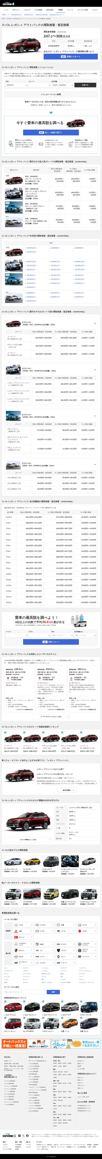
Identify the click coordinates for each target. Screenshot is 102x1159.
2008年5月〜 (31, 293)
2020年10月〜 (32, 261)
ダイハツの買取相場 (34, 1076)
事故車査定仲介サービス (84, 1108)
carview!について (41, 1144)
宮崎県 (60, 1123)
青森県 (60, 1063)
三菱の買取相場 (33, 1084)
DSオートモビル (47, 982)
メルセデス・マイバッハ (86, 982)
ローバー (25, 979)
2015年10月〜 (56, 269)
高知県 (69, 1114)
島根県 (60, 1106)
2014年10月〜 (80, 269)
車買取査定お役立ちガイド (57, 14)
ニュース (70, 10)
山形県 (60, 1066)
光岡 (5, 982)
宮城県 (69, 1063)
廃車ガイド (80, 1063)
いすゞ (6, 968)
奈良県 (55, 1100)
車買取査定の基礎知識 (42, 14)
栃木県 (64, 1074)
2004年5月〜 (79, 297)
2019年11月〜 (56, 261)
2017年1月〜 (55, 265)
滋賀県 (69, 1097)
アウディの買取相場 (34, 1095)
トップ (6, 10)
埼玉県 (66, 1072)
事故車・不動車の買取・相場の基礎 (13, 1066)
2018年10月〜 (80, 261)
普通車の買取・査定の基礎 (11, 1063)
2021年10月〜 (32, 252)
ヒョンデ (7, 976)
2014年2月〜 (31, 275)
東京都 (55, 1072)
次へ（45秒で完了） (51, 132)
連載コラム (80, 1088)
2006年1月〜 (55, 297)
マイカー (95, 10)
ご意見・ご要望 (91, 1147)
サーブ (44, 976)
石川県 (69, 1083)
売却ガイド (80, 1083)
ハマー (81, 976)
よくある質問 (81, 1068)
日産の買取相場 (33, 1074)
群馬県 (69, 1074)
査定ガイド (80, 1077)
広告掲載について (71, 1147)
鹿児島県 (65, 1123)
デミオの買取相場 (9, 1104)
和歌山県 (60, 1100)
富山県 (64, 1083)
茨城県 (60, 1074)
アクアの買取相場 (9, 1083)
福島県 (64, 1066)
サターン (82, 979)
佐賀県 (60, 1120)
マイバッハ (26, 976)
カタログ (27, 10)
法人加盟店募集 (81, 1147)
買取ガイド (80, 1080)
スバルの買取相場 (33, 1082)
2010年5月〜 (79, 283)
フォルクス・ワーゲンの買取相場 (38, 1090)
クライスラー (27, 973)
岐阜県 (60, 1091)
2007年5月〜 (55, 293)
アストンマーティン (85, 971)
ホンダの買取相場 (33, 1068)
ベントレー (63, 971)
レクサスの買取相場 (34, 1066)
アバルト (25, 982)
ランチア (63, 979)
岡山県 (64, 1106)
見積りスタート (71, 56)
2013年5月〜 (31, 279)
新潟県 (55, 1083)
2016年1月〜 (31, 269)
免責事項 (95, 1144)
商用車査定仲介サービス (84, 1111)
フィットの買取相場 (9, 1091)
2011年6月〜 (31, 283)
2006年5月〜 (31, 297)
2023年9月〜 (79, 248)
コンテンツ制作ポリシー (43, 1147)
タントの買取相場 (9, 1096)
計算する (85, 85)
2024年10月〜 (32, 248)
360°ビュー (16, 10)
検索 (53, 992)
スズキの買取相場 (33, 1071)
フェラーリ (82, 968)
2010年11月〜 (56, 283)
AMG (62, 973)
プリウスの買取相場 (9, 1081)
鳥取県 (55, 1106)
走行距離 (54, 81)
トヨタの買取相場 (33, 1063)
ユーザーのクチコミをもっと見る (51, 716)
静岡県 (64, 1091)
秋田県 (55, 1066)
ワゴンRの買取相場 (9, 1094)
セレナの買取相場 (9, 1099)
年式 (7, 81)
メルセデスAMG (65, 982)
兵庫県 (60, 1097)
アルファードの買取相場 (10, 1086)
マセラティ (63, 968)
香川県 (60, 1114)
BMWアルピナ (46, 973)
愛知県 (55, 1091)
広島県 (69, 1106)
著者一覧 (53, 1147)
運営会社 (49, 1144)
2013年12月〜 (56, 275)
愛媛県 (64, 1114)
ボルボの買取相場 (33, 1111)
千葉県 (55, 1074)
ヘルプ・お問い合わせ (83, 1097)
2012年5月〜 (55, 279)
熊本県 (69, 1120)
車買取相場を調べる (16, 14)
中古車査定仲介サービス (84, 1105)
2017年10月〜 (32, 265)
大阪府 (55, 1097)
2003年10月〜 (32, 301)
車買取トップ (5, 14)
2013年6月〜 (79, 275)
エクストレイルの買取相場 (11, 1102)
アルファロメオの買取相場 (36, 1108)
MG (43, 979)
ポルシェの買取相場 (34, 1100)
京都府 (64, 1097)
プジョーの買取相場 (34, 1103)
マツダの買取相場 (33, 1079)
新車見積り (50, 10)
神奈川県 (60, 1072)
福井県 (55, 1086)
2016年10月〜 (80, 265)
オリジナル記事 (82, 10)
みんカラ (28, 1147)
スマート (25, 968)
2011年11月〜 (80, 279)
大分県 (55, 1123)
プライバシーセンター (79, 1144)
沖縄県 (55, 1126)
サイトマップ (61, 1147)
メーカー (8, 631)
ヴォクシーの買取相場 (10, 1089)
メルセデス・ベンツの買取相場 (37, 1087)
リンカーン (45, 971)
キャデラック (8, 971)
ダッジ (6, 973)
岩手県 (64, 1063)
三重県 (69, 1091)
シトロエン (45, 968)
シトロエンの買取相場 (35, 1105)
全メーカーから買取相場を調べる (38, 1061)
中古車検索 (38, 10)
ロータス (82, 973)
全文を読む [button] (67, 790)
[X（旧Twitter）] (23, 1135)
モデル (31, 631)
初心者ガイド (81, 1061)
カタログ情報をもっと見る (28, 839)
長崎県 (64, 1120)
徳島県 (55, 1114)
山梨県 (55, 1077)
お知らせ (56, 1144)
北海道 (55, 1063)
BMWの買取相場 (33, 1092)
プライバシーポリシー (66, 1144)
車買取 (60, 10)
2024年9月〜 (55, 248)
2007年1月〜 (79, 293)
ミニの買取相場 (33, 1098)
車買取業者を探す (29, 14)
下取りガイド (81, 1085)
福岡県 (55, 1120)
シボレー (25, 971)
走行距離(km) (78, 631)
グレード (31, 81)
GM (61, 976)
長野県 (60, 1083)
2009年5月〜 (31, 287)
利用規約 (89, 1144)
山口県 (55, 1109)
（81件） (90, 46)
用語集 (79, 1066)
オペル (6, 979)
